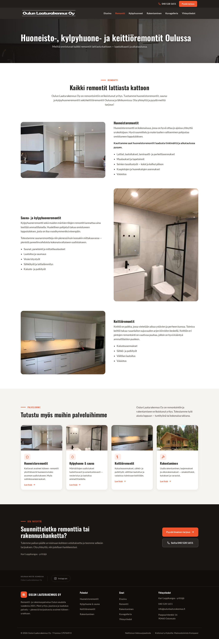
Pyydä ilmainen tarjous (178, 532)
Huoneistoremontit (89, 599)
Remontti (120, 13)
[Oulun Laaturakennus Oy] (49, 13)
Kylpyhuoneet (136, 13)
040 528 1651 (169, 3)
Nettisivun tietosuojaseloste (138, 633)
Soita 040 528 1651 (182, 542)
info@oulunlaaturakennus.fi (171, 609)
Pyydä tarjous (188, 4)
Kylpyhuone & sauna (90, 604)
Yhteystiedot (188, 13)
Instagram (62, 578)
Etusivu (107, 13)
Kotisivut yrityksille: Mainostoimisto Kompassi (176, 633)
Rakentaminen (154, 13)
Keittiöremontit (87, 609)
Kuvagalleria (171, 13)
